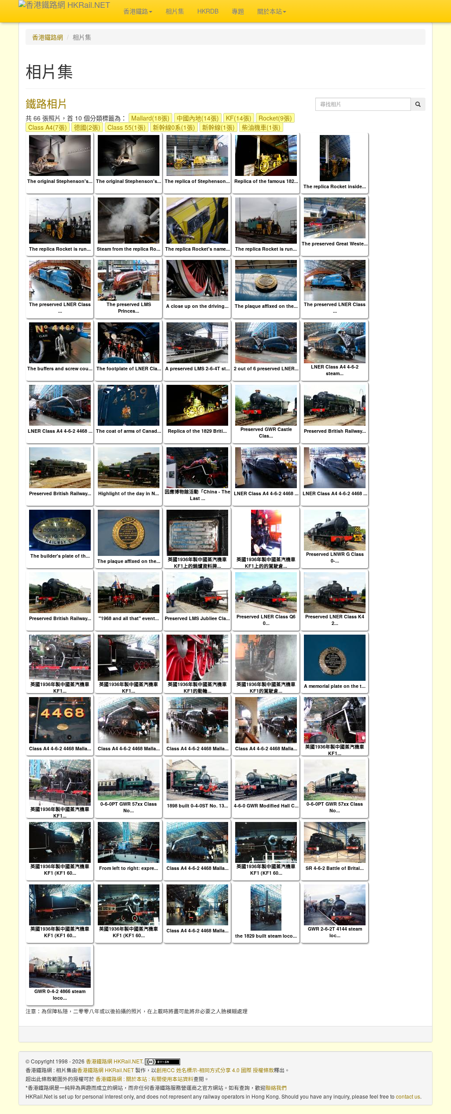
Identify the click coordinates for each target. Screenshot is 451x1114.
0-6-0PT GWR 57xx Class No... (128, 807)
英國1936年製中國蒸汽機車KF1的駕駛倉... (266, 687)
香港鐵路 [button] (135, 11)
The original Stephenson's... (59, 181)
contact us (408, 1096)
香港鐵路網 (47, 37)
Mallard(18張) (150, 117)
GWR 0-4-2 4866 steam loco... (59, 994)
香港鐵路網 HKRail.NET (114, 1061)
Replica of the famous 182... (266, 181)
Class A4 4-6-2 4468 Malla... (60, 748)
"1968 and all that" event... (129, 618)
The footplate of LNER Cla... (128, 368)
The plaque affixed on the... (266, 306)
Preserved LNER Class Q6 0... (266, 619)
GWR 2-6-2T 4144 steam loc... (335, 932)
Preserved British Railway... (335, 430)
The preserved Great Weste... (335, 243)
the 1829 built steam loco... (266, 935)
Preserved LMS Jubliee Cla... (197, 618)
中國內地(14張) (198, 117)
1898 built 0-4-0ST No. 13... (197, 805)
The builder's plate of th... (60, 555)
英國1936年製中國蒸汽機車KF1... (59, 687)
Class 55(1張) (126, 127)
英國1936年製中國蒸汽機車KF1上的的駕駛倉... (266, 562)
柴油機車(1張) (261, 127)
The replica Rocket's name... (197, 248)
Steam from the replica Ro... (128, 248)
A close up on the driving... (197, 306)
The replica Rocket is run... (60, 248)
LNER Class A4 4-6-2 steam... (335, 369)
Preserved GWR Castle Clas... (266, 432)
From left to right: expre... (128, 868)
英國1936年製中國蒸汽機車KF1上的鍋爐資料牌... (197, 562)
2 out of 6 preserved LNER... (266, 368)
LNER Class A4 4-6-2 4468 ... (60, 430)
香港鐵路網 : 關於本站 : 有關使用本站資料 (144, 1078)
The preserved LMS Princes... (129, 307)
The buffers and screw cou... (59, 368)
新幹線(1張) (218, 127)
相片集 (175, 11)
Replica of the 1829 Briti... (197, 430)
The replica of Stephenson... (197, 181)
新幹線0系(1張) (174, 127)
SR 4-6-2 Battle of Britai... (335, 868)
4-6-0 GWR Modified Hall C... (266, 805)
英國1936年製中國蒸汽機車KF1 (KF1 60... (59, 869)
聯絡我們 (276, 1087)
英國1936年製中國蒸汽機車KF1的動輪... (197, 687)
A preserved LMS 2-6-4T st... (197, 368)
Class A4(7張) (47, 127)
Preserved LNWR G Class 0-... (335, 557)
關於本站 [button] (269, 11)
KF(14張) (238, 117)
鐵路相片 (47, 103)
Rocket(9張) (275, 117)
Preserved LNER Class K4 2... (334, 619)
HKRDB (207, 11)
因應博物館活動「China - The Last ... (197, 494)
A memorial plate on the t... (335, 686)
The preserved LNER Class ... (60, 307)
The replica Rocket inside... (334, 186)
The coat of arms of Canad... (128, 430)
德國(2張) (87, 127)
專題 (238, 11)
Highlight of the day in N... (128, 493)
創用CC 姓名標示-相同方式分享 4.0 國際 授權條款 (215, 1070)
